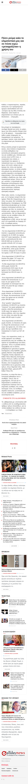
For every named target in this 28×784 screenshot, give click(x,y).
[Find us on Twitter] (3, 779)
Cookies (15, 768)
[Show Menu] (2, 2)
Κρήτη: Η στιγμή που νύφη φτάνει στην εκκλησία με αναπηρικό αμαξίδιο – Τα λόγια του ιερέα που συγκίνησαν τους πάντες (18, 676)
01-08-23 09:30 (5, 53)
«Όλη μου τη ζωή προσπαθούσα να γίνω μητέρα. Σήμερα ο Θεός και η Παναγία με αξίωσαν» (13, 649)
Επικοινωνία (15, 770)
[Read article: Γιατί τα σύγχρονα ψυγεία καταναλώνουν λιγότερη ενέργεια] (14, 561)
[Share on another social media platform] (22, 70)
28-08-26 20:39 (21, 482)
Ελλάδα (5, 470)
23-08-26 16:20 (14, 691)
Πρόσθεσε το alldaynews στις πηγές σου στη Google (14, 122)
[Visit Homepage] (15, 2)
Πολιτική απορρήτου (6, 770)
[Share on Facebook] (6, 70)
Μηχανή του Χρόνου (8, 712)
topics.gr (8, 761)
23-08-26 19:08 (14, 681)
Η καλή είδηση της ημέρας (11, 644)
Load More (14, 545)
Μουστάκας (14, 444)
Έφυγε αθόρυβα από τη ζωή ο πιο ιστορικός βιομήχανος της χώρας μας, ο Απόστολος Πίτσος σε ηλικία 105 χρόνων (13, 717)
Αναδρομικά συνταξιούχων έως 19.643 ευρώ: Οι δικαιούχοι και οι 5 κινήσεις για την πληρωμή (14, 530)
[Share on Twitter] (14, 70)
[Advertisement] (14, 20)
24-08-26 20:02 (7, 655)
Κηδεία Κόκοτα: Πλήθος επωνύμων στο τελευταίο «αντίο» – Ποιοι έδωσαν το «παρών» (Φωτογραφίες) (13, 535)
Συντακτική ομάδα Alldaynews (9, 482)
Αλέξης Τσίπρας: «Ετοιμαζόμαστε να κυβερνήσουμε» (14, 612)
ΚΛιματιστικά (8, 413)
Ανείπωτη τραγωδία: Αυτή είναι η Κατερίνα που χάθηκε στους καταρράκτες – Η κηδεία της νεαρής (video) (14, 540)
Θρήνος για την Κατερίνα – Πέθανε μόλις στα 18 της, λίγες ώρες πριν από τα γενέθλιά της (14, 516)
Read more (6, 496)
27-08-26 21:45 (21, 721)
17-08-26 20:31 (21, 573)
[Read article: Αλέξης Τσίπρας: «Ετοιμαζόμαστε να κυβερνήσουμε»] (5, 612)
